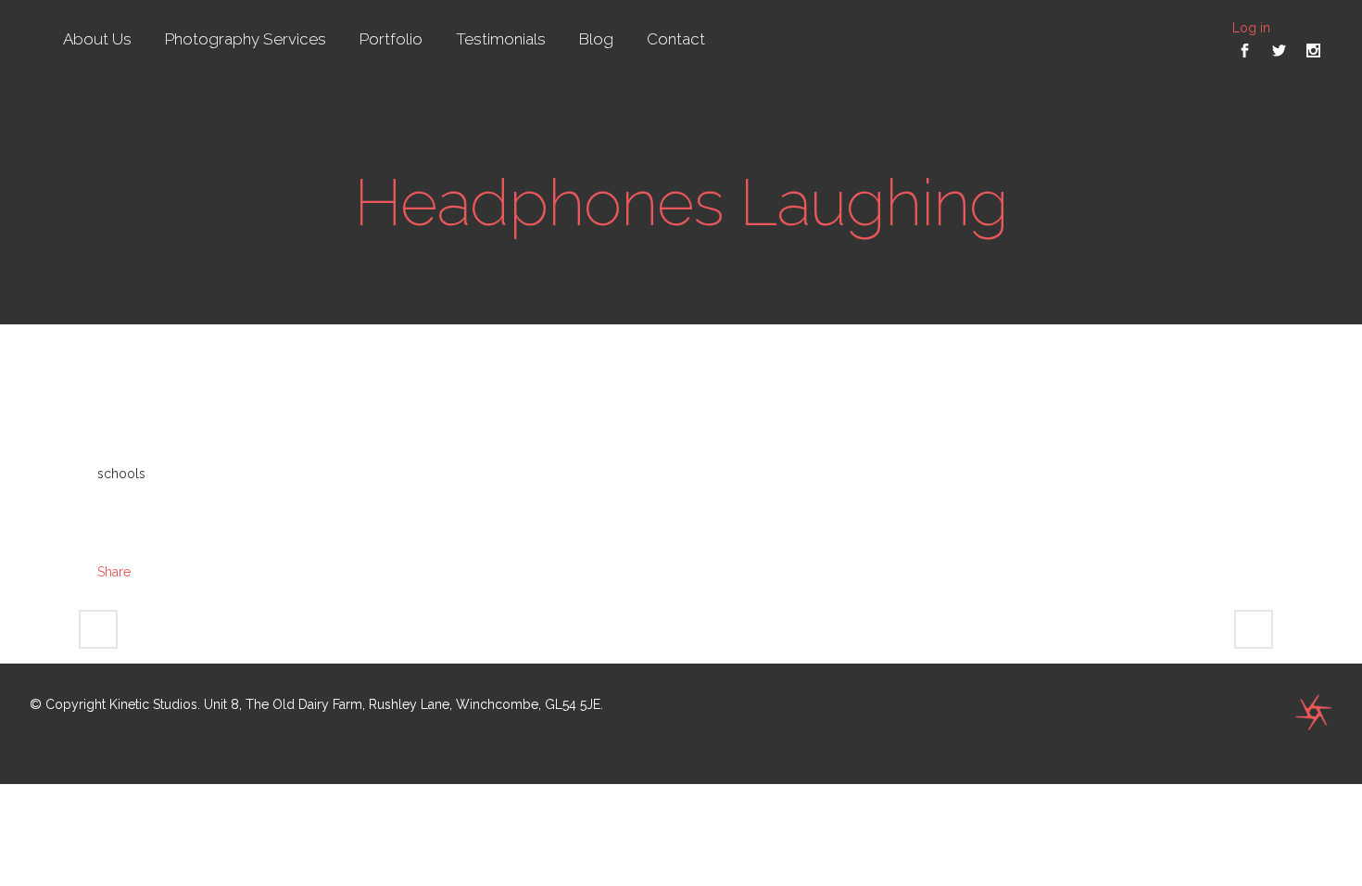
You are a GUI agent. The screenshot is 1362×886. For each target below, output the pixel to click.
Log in (1251, 27)
